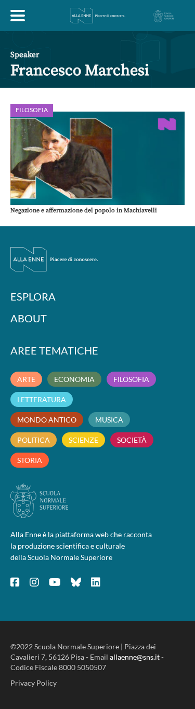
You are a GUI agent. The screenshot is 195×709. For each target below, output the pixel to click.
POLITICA (33, 439)
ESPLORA (33, 296)
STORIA (29, 460)
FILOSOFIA (131, 379)
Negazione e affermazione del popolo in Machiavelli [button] (83, 210)
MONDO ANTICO (46, 419)
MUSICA (109, 419)
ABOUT (28, 318)
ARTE (26, 379)
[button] (97, 158)
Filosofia (32, 110)
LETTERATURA (41, 399)
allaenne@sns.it (135, 656)
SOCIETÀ (132, 439)
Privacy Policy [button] (33, 682)
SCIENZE (83, 439)
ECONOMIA (74, 379)
